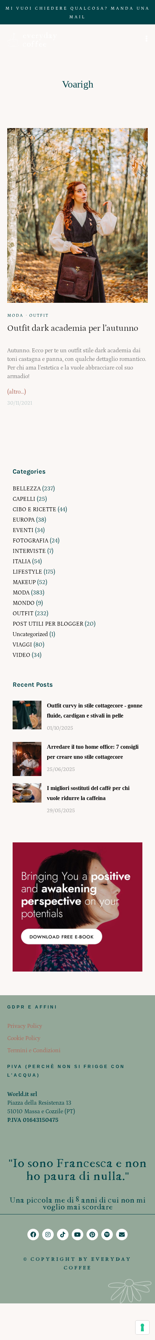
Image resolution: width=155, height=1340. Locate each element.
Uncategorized (30, 634)
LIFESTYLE (27, 572)
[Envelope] (122, 1234)
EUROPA (24, 520)
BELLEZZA (27, 488)
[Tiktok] (62, 1234)
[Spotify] (107, 1234)
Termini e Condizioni (34, 1050)
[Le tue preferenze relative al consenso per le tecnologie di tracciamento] (142, 1327)
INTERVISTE (29, 551)
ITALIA (22, 561)
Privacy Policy (24, 1026)
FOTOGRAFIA (30, 540)
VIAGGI (22, 644)
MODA (15, 315)
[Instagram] (48, 1234)
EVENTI (23, 530)
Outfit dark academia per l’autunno (72, 328)
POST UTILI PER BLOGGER (48, 624)
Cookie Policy (23, 1038)
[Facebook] (33, 1234)
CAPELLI (24, 499)
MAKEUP (24, 582)
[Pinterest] (92, 1234)
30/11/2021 (19, 403)
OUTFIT (39, 315)
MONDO (24, 603)
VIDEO (21, 655)
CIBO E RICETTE (34, 509)
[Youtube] (77, 1234)
